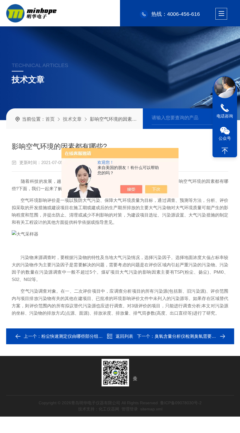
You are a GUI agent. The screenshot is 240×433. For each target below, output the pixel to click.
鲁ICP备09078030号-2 (181, 402)
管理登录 (129, 409)
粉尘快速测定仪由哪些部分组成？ (74, 336)
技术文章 (72, 119)
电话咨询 (225, 116)
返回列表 (124, 336)
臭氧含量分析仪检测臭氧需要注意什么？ (194, 336)
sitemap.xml (151, 409)
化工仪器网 (108, 409)
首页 (50, 119)
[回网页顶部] (224, 151)
